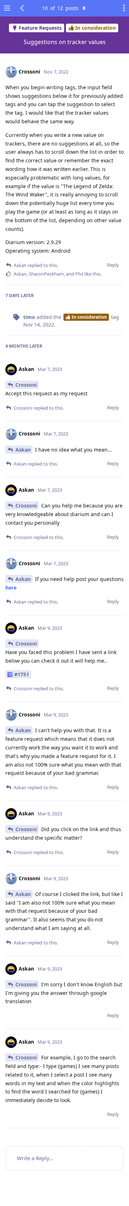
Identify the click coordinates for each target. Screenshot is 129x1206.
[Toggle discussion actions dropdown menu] (122, 8)
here (10, 587)
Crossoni (26, 384)
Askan (23, 449)
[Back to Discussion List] (22, 8)
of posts (60, 8)
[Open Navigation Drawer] (7, 8)
